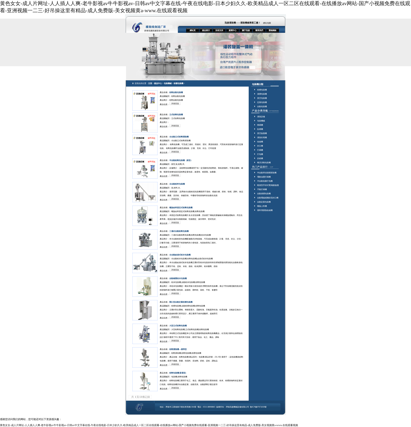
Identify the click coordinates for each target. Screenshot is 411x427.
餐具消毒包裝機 (264, 162)
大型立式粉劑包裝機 (178, 326)
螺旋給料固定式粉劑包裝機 (180, 207)
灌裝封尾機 (262, 137)
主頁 (150, 83)
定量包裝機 (262, 102)
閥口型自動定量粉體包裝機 (180, 302)
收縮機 (260, 142)
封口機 (260, 146)
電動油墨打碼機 (264, 177)
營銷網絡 (272, 30)
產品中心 (158, 83)
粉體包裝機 (178, 83)
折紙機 (260, 158)
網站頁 (193, 30)
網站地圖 (267, 23)
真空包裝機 (262, 98)
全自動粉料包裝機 (177, 184)
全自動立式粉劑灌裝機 (179, 137)
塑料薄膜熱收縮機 (265, 210)
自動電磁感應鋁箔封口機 (267, 198)
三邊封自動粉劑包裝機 (179, 231)
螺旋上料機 (262, 206)
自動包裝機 (262, 106)
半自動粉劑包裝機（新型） (180, 160)
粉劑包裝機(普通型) (177, 373)
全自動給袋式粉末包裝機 (180, 255)
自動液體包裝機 (264, 193)
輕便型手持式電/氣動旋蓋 (268, 185)
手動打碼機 (262, 189)
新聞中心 (232, 30)
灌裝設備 (261, 117)
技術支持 (219, 30)
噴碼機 (260, 125)
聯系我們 (259, 30)
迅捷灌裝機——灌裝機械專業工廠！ (243, 23)
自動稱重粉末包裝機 (178, 278)
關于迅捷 (246, 30)
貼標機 (260, 129)
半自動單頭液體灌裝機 (266, 173)
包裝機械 (168, 83)
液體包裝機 (262, 94)
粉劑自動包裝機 (176, 92)
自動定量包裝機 (264, 202)
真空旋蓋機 (262, 133)
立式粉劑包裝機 (176, 114)
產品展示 (206, 30)
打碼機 (260, 150)
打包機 (260, 154)
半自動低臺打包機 (265, 181)
